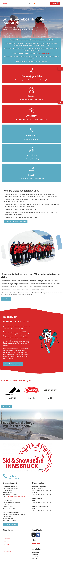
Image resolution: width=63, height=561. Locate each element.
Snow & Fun (7, 544)
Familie (6, 541)
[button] (29, 3)
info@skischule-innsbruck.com (16, 496)
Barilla (31, 397)
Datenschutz (35, 556)
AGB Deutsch (35, 552)
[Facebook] (38, 535)
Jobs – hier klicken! (44, 53)
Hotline (12, 476)
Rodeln (5, 548)
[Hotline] (5, 476)
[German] (34, 3)
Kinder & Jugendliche (9, 535)
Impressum (35, 558)
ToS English (35, 554)
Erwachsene (7, 538)
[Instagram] (34, 535)
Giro (50, 397)
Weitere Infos (7, 551)
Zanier (12, 397)
